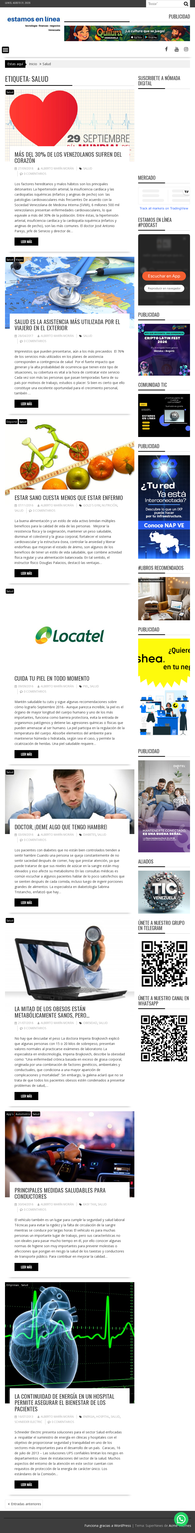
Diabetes (89, 835)
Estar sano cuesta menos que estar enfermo (69, 497)
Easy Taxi (89, 1204)
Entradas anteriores (26, 1504)
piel (85, 686)
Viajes (19, 259)
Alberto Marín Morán (57, 168)
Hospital (102, 1417)
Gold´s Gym (91, 505)
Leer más (26, 241)
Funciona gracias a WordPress (107, 1525)
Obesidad (90, 1023)
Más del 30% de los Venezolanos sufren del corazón (68, 157)
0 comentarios (35, 174)
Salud (9, 92)
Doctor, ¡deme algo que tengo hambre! (61, 826)
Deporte (11, 421)
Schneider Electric (28, 1422)
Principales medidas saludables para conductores (60, 1193)
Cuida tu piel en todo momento (52, 678)
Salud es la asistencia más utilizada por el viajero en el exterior (67, 324)
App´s (9, 1114)
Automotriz (23, 1114)
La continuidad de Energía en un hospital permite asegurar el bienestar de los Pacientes (64, 1402)
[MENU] (5, 50)
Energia (89, 1417)
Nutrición (109, 505)
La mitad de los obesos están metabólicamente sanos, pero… (52, 1011)
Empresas (12, 1285)
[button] (181, 1519)
